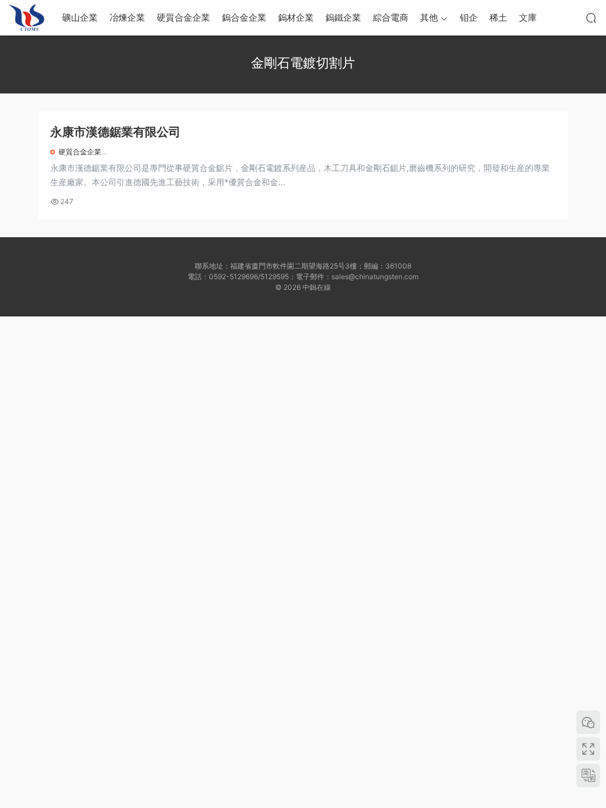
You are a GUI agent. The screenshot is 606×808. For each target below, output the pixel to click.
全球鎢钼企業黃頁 (26, 17)
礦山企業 (80, 17)
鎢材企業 (296, 17)
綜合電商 (390, 17)
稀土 (498, 17)
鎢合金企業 (244, 17)
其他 (429, 17)
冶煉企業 (127, 17)
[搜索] (591, 17)
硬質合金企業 (183, 17)
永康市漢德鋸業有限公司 (115, 132)
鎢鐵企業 (343, 17)
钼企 (469, 17)
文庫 (528, 17)
